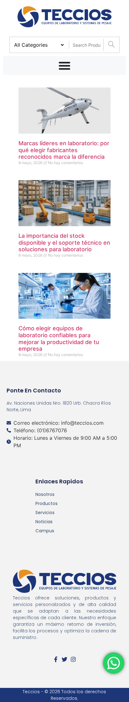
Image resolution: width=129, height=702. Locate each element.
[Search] (111, 45)
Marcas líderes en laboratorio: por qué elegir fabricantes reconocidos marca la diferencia (63, 150)
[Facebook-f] (56, 659)
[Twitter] (64, 659)
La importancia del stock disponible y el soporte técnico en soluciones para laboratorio (64, 242)
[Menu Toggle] (64, 65)
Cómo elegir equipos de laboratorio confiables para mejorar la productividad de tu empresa (58, 338)
